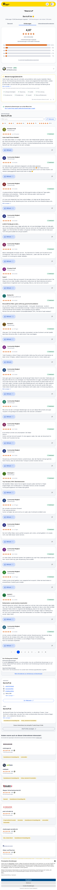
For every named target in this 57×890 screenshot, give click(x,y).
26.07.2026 (14, 554)
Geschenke (20, 820)
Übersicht (10, 23)
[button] (47, 4)
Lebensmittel (24, 757)
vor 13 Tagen (15, 505)
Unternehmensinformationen (46, 23)
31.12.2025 (14, 599)
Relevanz (51, 119)
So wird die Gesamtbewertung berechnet (28, 60)
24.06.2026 (14, 478)
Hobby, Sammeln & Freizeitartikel (28, 720)
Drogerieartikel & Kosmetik (9, 820)
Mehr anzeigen (9, 695)
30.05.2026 (14, 273)
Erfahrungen (27, 23)
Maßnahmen (11, 662)
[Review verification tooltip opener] (33, 16)
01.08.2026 (14, 162)
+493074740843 (9, 686)
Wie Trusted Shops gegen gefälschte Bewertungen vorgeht (20, 108)
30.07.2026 (14, 455)
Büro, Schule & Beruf (8, 837)
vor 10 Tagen (15, 329)
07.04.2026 (14, 188)
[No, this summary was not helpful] (53, 99)
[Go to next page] (42, 652)
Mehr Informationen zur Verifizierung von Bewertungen (28, 673)
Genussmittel (6, 822)
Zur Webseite (28, 700)
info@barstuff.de (9, 691)
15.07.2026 (14, 249)
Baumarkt (5, 799)
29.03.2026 (14, 300)
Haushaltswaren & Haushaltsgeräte (11, 720)
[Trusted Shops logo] (6, 4)
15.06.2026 (14, 220)
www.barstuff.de (9, 688)
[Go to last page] (45, 652)
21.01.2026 (14, 374)
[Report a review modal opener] (52, 150)
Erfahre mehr (39, 737)
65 (38, 652)
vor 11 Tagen (15, 529)
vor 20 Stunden (15, 134)
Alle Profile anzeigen (28, 729)
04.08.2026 (14, 406)
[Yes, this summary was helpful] (51, 99)
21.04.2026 (14, 631)
